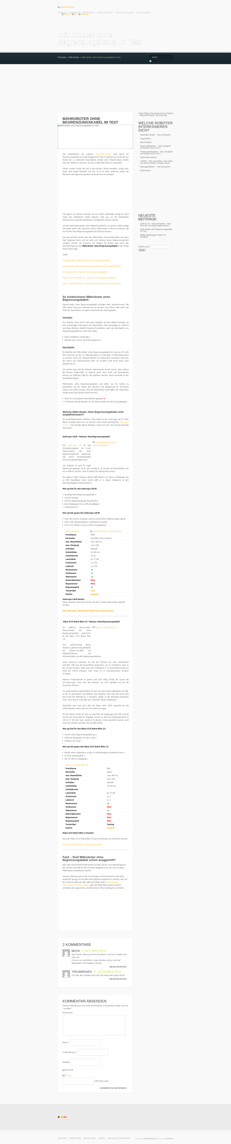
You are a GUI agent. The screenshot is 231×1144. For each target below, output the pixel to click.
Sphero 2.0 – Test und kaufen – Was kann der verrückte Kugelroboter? (155, 225)
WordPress (169, 1138)
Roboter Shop (89, 1138)
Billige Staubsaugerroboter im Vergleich (153, 236)
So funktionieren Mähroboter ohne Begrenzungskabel (86, 260)
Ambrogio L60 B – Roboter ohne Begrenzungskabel (85, 272)
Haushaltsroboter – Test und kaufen (155, 135)
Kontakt (101, 1138)
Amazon (94, 594)
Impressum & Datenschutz (118, 1138)
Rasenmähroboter (103, 154)
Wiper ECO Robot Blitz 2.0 (77, 765)
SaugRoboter (74, 12)
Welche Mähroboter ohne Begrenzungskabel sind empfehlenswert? (92, 266)
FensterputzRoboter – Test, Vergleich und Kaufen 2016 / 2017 (156, 153)
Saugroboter (145, 138)
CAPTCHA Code (101, 1081)
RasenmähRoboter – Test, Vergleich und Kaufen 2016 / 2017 (155, 147)
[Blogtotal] (62, 1117)
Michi (76, 950)
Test (93, 591)
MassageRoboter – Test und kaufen (155, 167)
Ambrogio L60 (75, 445)
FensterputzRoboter (124, 12)
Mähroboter (74, 57)
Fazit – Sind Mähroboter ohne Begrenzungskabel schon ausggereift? (92, 283)
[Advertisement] (115, 82)
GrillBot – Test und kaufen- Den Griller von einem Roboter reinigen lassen (156, 162)
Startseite (62, 12)
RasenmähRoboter (105, 12)
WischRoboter (88, 12)
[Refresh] (67, 1075)
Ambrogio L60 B (73, 531)
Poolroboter (145, 170)
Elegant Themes (150, 1138)
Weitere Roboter (143, 12)
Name (66, 1042)
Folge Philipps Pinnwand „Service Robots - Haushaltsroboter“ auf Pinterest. (155, 114)
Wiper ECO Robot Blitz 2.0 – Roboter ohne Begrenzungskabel (89, 278)
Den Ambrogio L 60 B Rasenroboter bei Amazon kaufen (88, 611)
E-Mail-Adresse (70, 1052)
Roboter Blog (74, 1138)
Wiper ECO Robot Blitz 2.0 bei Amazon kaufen (82, 844)
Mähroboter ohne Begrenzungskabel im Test (156, 230)
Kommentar (68, 1013)
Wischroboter (146, 142)
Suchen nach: (143, 247)
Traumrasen (82, 971)
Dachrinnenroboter (148, 157)
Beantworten (118, 967)
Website (66, 1062)
